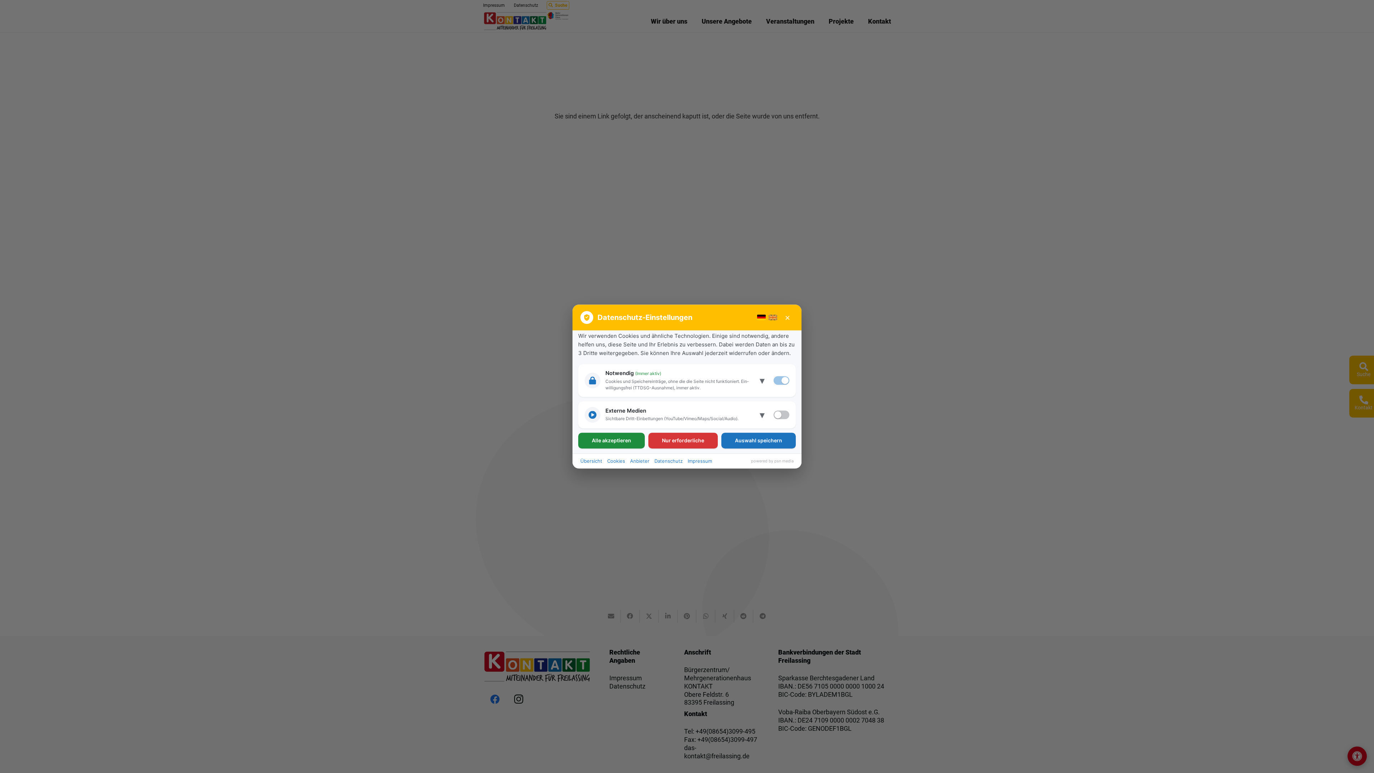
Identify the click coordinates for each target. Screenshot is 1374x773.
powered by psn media (772, 460)
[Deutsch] (761, 317)
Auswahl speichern (758, 440)
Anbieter (639, 461)
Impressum (700, 461)
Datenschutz (668, 461)
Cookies (616, 461)
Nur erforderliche (683, 440)
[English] (773, 317)
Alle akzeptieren (611, 440)
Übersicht (591, 461)
